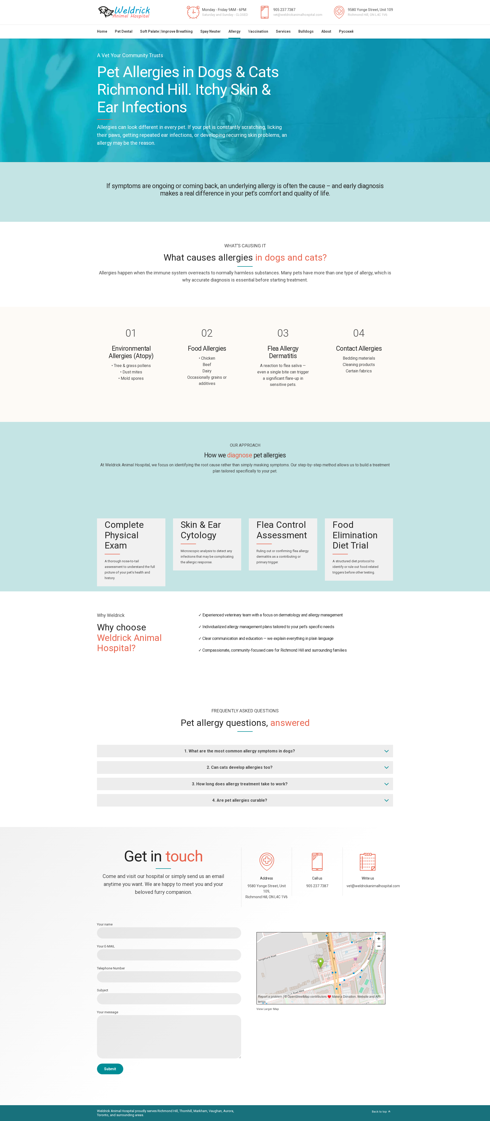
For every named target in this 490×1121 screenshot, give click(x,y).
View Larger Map (267, 1009)
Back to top (379, 1111)
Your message (107, 1012)
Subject (102, 990)
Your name (105, 924)
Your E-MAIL (106, 946)
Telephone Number (111, 968)
